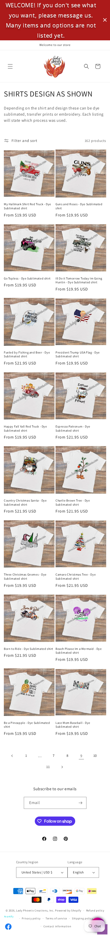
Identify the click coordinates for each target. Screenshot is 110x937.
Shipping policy (82, 918)
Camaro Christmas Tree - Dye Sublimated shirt (76, 576)
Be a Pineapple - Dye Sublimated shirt (27, 725)
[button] (10, 66)
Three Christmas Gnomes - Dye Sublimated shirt (25, 576)
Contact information (57, 926)
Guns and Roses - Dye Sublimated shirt (79, 206)
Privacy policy (31, 918)
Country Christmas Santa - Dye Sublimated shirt (25, 502)
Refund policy (95, 910)
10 (95, 755)
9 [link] (81, 755)
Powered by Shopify (68, 910)
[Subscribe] (80, 803)
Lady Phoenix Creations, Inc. (35, 910)
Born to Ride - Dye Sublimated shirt (28, 649)
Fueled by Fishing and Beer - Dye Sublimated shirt (27, 354)
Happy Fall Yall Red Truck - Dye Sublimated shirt (25, 428)
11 (48, 766)
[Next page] (62, 767)
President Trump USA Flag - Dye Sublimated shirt (78, 354)
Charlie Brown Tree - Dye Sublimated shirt (73, 502)
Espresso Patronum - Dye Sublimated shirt (73, 428)
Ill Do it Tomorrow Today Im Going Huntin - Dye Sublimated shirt (79, 280)
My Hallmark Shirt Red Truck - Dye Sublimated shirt (27, 206)
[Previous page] (12, 755)
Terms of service (56, 918)
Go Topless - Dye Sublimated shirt (27, 278)
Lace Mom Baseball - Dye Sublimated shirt (73, 725)
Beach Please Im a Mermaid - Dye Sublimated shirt (79, 651)
